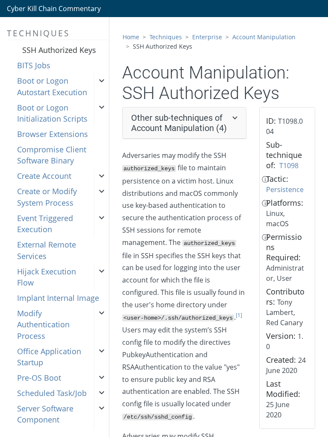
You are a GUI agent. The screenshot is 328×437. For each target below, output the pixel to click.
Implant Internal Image (58, 298)
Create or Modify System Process (47, 196)
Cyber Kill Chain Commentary (54, 8)
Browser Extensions (52, 134)
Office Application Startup (49, 356)
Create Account (44, 176)
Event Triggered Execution (45, 223)
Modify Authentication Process (43, 324)
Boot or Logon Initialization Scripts (52, 113)
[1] (239, 315)
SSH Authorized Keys (59, 50)
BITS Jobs (33, 65)
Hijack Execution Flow (46, 277)
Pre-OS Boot (39, 378)
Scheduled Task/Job (52, 393)
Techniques (165, 37)
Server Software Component (45, 414)
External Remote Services (46, 250)
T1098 (289, 165)
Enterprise (207, 37)
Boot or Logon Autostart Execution (52, 86)
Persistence (285, 189)
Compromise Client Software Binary (51, 155)
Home (131, 37)
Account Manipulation (264, 37)
